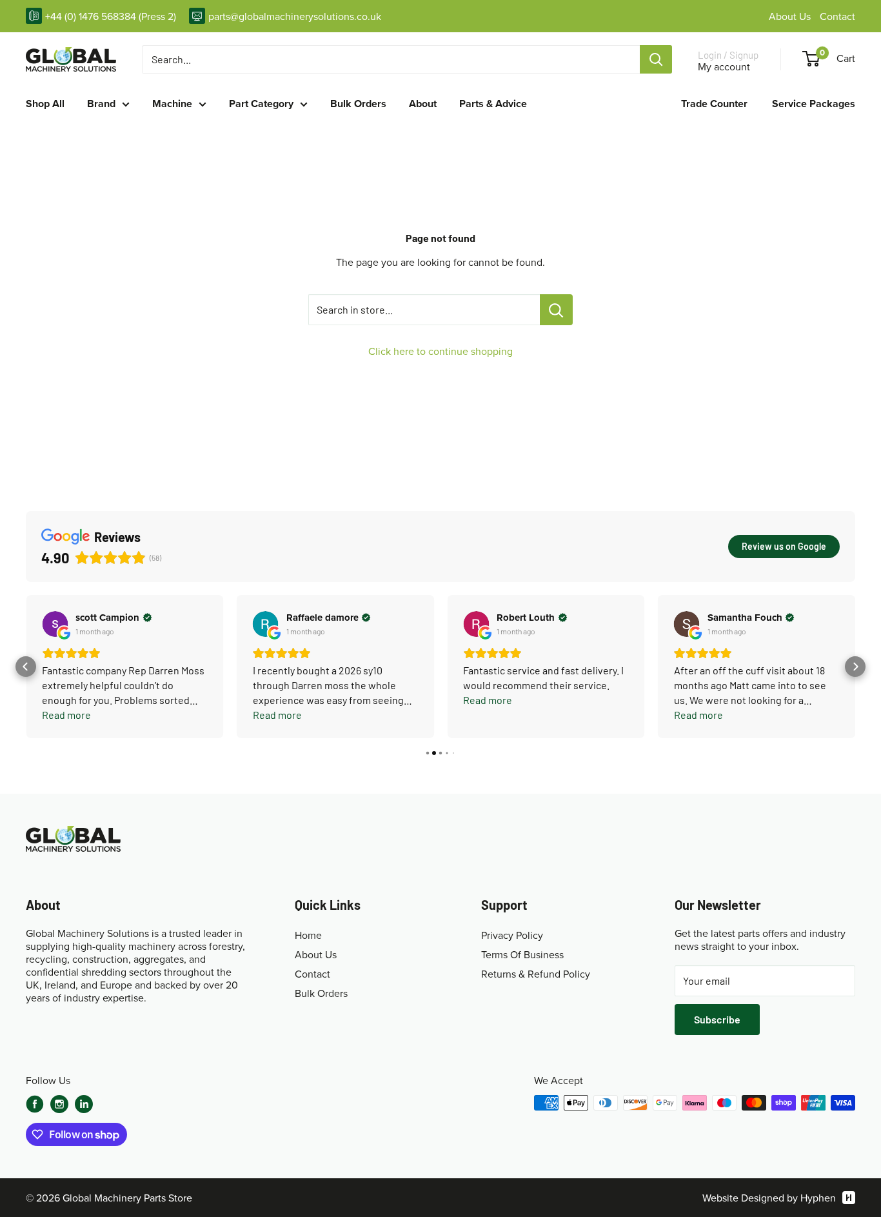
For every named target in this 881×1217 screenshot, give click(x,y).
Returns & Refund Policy (535, 974)
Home (308, 935)
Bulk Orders (358, 103)
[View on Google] (55, 624)
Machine (172, 103)
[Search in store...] (556, 309)
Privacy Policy (512, 935)
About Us (791, 16)
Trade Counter (714, 103)
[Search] (656, 59)
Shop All (45, 103)
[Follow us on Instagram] (59, 1105)
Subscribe (717, 1019)
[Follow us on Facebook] (35, 1104)
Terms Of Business (522, 954)
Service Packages (813, 103)
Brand (101, 103)
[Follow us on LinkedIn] (84, 1104)
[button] (25, 666)
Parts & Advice (493, 103)
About (423, 103)
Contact (837, 16)
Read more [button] (66, 715)
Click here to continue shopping (440, 351)
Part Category (261, 103)
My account (724, 66)
